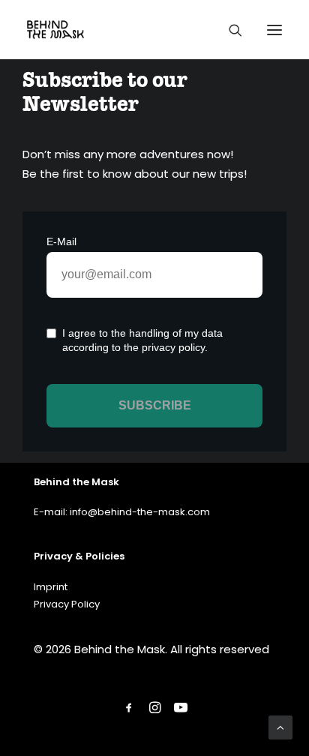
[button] (274, 29)
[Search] (228, 30)
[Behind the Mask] (55, 29)
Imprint (51, 587)
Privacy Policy (67, 604)
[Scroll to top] (280, 726)
